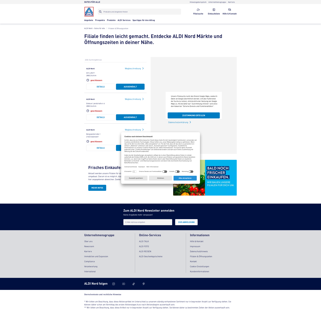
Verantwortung (90, 266)
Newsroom (89, 246)
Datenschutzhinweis (199, 251)
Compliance (89, 261)
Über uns (88, 241)
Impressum (195, 246)
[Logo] (89, 12)
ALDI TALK (144, 241)
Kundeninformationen (199, 271)
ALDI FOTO (144, 246)
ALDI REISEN (145, 251)
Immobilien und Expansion (96, 256)
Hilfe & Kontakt (196, 241)
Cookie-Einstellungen (199, 266)
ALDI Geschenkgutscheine (150, 256)
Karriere (88, 251)
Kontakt (193, 261)
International (90, 271)
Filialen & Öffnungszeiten (201, 256)
